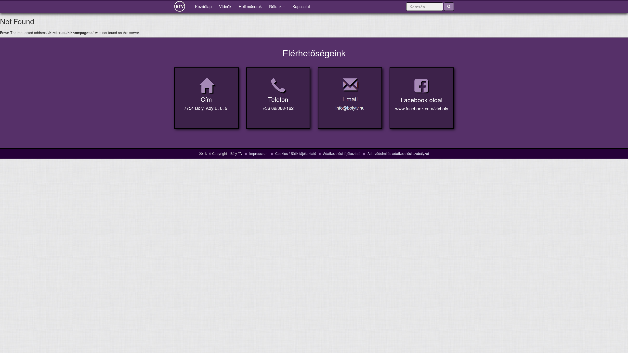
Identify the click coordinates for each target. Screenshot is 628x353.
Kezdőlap (205, 6)
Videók (225, 6)
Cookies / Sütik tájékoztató (295, 153)
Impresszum (258, 153)
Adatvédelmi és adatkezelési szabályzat (398, 153)
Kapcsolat (301, 6)
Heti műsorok (250, 6)
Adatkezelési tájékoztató (342, 153)
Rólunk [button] (276, 6)
